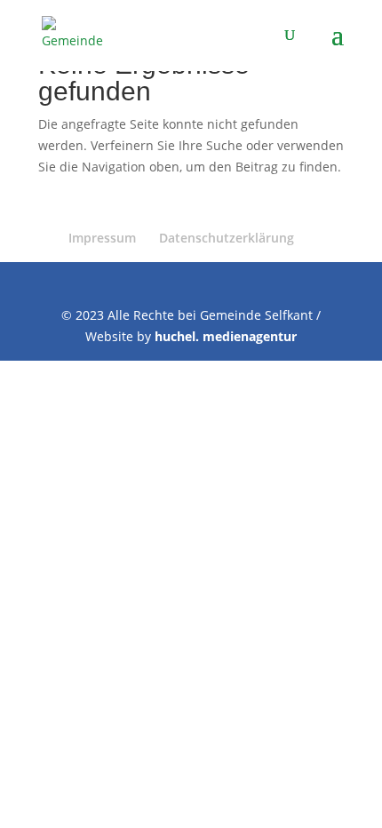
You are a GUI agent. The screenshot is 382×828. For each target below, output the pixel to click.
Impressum (102, 237)
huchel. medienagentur (226, 336)
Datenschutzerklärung (226, 237)
